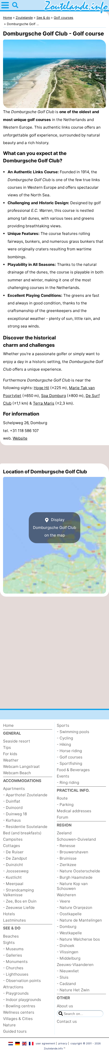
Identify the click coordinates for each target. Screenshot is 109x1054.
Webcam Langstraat (21, 766)
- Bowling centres (19, 1006)
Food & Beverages (73, 769)
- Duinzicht (13, 864)
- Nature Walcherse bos (78, 939)
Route (62, 798)
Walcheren (66, 894)
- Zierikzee (66, 864)
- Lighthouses (15, 974)
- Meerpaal (13, 883)
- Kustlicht (12, 877)
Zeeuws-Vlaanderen (75, 964)
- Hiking (64, 744)
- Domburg (66, 926)
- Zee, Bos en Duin (20, 901)
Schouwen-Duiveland (76, 839)
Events (63, 776)
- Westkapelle (69, 932)
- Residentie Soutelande (25, 826)
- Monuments (15, 961)
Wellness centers (18, 1012)
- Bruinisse (67, 858)
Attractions (13, 986)
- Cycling (65, 738)
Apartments (14, 788)
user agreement (45, 1043)
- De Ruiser (13, 852)
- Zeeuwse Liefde (19, 907)
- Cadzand (66, 983)
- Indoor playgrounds (22, 999)
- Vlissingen (67, 951)
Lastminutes (14, 920)
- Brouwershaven (72, 852)
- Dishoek (65, 945)
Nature (9, 1025)
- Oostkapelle (69, 913)
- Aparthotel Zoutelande (25, 794)
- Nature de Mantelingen (79, 920)
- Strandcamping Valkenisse (18, 892)
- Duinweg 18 (15, 813)
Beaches (11, 936)
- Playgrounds (16, 993)
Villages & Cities (18, 1018)
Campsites (13, 839)
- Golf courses (69, 757)
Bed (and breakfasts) (22, 833)
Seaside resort (16, 741)
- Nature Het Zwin (73, 990)
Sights (9, 942)
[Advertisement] (54, 454)
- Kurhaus (12, 820)
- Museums (13, 948)
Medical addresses (74, 810)
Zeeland (64, 833)
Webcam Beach (17, 772)
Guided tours (15, 1031)
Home (8, 725)
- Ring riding (68, 782)
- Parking (65, 804)
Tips (7, 747)
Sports (63, 725)
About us (65, 1006)
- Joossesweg (15, 871)
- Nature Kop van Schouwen (72, 886)
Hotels (9, 913)
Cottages (11, 845)
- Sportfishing (69, 763)
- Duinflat (11, 801)
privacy (62, 1043)
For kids (10, 753)
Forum (62, 817)
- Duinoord (13, 807)
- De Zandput (15, 858)
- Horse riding (69, 750)
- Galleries (12, 955)
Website (20, 438)
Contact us (67, 1021)
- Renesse (66, 845)
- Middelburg (68, 958)
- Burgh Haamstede (75, 877)
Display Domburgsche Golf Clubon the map (54, 527)
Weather (11, 760)
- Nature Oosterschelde (78, 871)
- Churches (13, 967)
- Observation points (22, 980)
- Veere (63, 901)
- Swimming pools (73, 731)
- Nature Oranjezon (74, 907)
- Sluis (62, 977)
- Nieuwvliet (68, 971)
